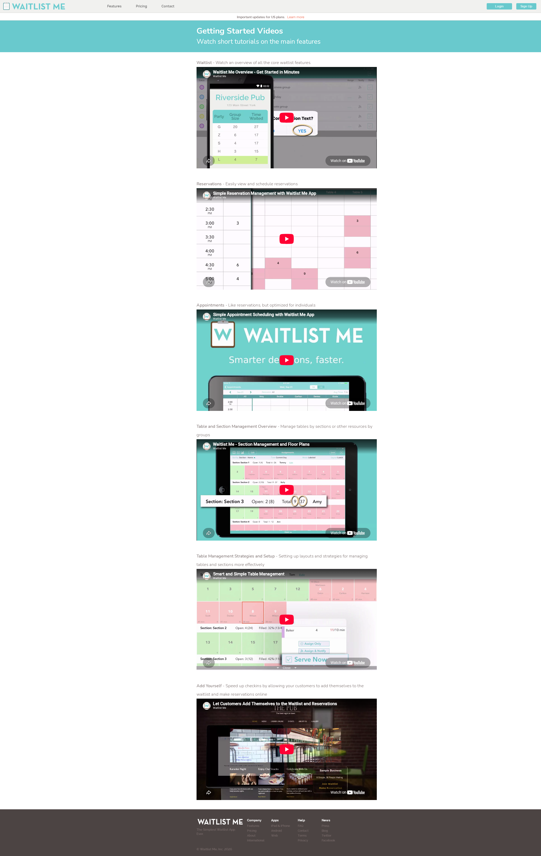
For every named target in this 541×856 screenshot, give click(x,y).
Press (325, 825)
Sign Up (526, 6)
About (251, 835)
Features (114, 6)
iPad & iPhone (280, 825)
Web (274, 835)
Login (499, 6)
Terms (302, 835)
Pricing (141, 6)
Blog (325, 830)
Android (276, 830)
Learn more (295, 17)
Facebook (328, 840)
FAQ (300, 825)
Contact (167, 6)
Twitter (326, 835)
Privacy (303, 840)
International (255, 840)
